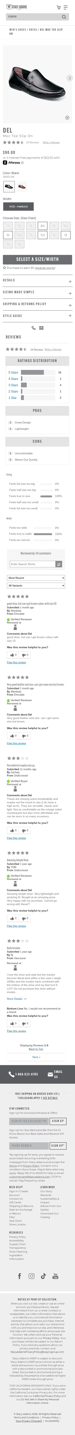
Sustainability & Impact (49, 1200)
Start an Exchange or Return (20, 1211)
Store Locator (17, 1224)
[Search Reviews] (58, 564)
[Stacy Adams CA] (15, 627)
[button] (69, 78)
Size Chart (15, 1220)
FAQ (12, 1217)
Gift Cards (15, 1202)
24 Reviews (32, 142)
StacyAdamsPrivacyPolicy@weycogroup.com (37, 1351)
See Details (50, 1098)
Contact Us (16, 1198)
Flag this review (16, 662)
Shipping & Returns (21, 1206)
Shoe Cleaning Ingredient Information (18, 1255)
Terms (13, 1165)
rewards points (45, 268)
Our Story (46, 1191)
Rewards (45, 1195)
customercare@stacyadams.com (29, 1176)
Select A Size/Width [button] (37, 259)
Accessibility (16, 1240)
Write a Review (51, 142)
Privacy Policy (17, 1236)
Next (36, 1057)
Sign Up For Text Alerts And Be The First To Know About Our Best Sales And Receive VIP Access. (36, 1134)
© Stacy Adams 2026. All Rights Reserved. (38, 1414)
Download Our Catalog (49, 1215)
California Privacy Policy (47, 1396)
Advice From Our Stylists (50, 1208)
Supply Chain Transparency (17, 1246)
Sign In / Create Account (18, 1193)
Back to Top (36, 1049)
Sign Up (58, 1121)
